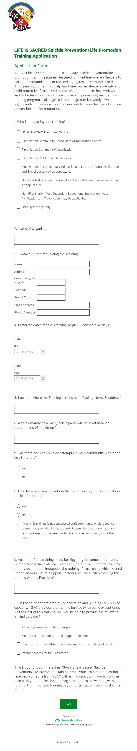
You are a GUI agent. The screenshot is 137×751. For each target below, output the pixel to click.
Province (20, 290)
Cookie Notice (73, 742)
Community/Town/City (24, 280)
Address (19, 272)
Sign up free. (86, 724)
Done (68, 704)
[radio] (16, 468)
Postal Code (22, 297)
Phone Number (24, 312)
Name (18, 264)
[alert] (68, 358)
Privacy (60, 742)
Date (18, 339)
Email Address (24, 305)
